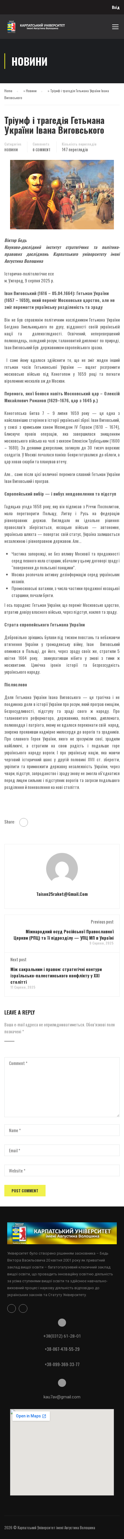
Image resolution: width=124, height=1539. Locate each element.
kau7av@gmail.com (62, 1397)
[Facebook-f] (11, 1308)
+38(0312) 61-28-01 (62, 1336)
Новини (31, 90)
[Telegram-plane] (23, 1308)
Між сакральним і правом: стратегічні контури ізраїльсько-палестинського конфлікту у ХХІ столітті (56, 975)
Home (8, 90)
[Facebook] (23, 822)
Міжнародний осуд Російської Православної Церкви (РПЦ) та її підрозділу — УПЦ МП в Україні (64, 934)
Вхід (116, 7)
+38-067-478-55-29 (62, 1349)
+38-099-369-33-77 (62, 1364)
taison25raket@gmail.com (62, 894)
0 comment (41, 149)
